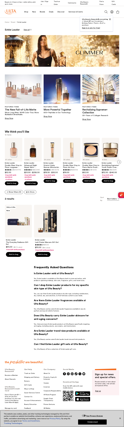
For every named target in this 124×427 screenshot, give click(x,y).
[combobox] (113, 199)
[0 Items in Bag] (117, 12)
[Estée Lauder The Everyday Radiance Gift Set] (18, 228)
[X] (110, 19)
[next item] (119, 162)
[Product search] (106, 12)
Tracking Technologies (13, 423)
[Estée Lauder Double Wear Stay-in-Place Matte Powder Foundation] (91, 158)
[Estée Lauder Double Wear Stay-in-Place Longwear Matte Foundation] (13, 159)
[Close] (120, 418)
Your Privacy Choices (94, 416)
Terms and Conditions (31, 421)
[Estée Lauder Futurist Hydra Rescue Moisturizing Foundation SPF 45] (52, 158)
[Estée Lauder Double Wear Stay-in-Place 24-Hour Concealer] (71, 158)
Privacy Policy (55, 418)
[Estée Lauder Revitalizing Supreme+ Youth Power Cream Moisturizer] (110, 158)
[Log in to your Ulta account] (111, 12)
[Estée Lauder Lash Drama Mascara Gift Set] (47, 228)
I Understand (92, 422)
